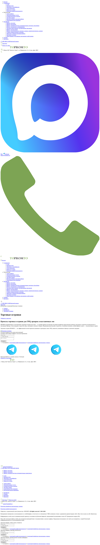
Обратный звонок (14, 41)
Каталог (6, 1)
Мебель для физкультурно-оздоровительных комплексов (18, 473)
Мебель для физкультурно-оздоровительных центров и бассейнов (22, 25)
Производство (10, 5)
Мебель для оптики (11, 24)
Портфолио (6, 492)
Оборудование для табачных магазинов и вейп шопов (19, 36)
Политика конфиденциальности (14, 11)
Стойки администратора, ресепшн (15, 32)
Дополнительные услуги (12, 15)
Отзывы (6, 37)
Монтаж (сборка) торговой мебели (15, 19)
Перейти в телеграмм (6, 358)
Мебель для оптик (8, 472)
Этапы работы (10, 13)
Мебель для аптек (10, 23)
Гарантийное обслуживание (13, 20)
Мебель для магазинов (12, 29)
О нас (7, 4)
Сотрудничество (10, 8)
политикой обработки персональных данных (38, 342)
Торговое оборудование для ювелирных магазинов (19, 28)
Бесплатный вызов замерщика (11, 490)
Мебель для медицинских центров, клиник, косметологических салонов (24, 31)
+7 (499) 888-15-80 (5, 41)
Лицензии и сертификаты (12, 7)
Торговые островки (11, 35)
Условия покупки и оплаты (13, 16)
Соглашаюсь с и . (26, 342)
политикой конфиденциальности (18, 342)
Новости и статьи (10, 9)
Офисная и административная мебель (15, 33)
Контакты (6, 39)
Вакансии (6, 496)
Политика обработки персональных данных (12, 506)
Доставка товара (10, 17)
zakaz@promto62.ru (5, 155)
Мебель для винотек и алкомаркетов (15, 27)
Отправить (3, 341)
